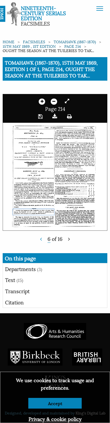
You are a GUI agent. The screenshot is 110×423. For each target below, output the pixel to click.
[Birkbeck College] (35, 356)
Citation (14, 302)
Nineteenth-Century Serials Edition (43, 13)
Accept (55, 403)
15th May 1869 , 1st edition (29, 46)
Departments (23, 269)
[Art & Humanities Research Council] (54, 330)
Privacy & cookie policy (55, 418)
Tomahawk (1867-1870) (75, 41)
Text (14, 280)
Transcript (17, 291)
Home (8, 41)
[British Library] (87, 356)
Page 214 (72, 46)
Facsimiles (34, 41)
